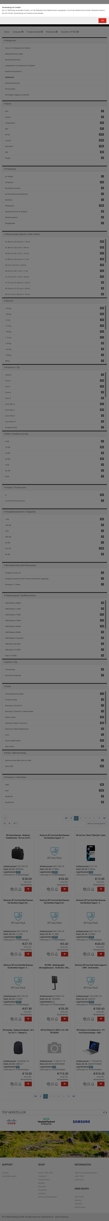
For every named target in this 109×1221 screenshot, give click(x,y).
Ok (102, 20)
